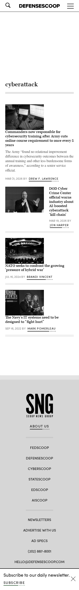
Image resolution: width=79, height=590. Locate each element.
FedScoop (39, 447)
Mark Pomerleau (41, 328)
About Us (39, 426)
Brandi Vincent (39, 277)
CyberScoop (39, 468)
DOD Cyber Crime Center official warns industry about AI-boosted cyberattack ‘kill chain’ (61, 201)
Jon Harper (59, 225)
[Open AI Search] (14, 5)
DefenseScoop (39, 458)
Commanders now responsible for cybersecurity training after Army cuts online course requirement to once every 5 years (39, 138)
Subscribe (14, 582)
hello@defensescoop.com (39, 561)
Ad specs (39, 540)
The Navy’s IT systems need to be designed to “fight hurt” (32, 319)
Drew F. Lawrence (44, 179)
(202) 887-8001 (39, 551)
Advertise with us (39, 530)
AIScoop (39, 500)
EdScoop (39, 489)
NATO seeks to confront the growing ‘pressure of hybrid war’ (34, 268)
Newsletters (39, 519)
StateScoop (39, 479)
